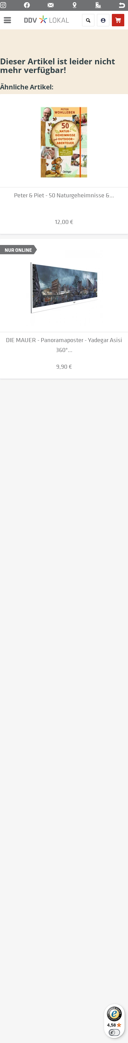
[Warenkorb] (118, 20)
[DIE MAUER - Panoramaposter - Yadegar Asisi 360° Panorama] (64, 285)
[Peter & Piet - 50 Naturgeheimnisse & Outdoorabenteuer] (64, 140)
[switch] (114, 1032)
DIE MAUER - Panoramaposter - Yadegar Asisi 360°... (64, 345)
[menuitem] (9, 20)
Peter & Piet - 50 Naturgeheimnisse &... (64, 195)
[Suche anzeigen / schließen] (88, 20)
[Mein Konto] (103, 20)
